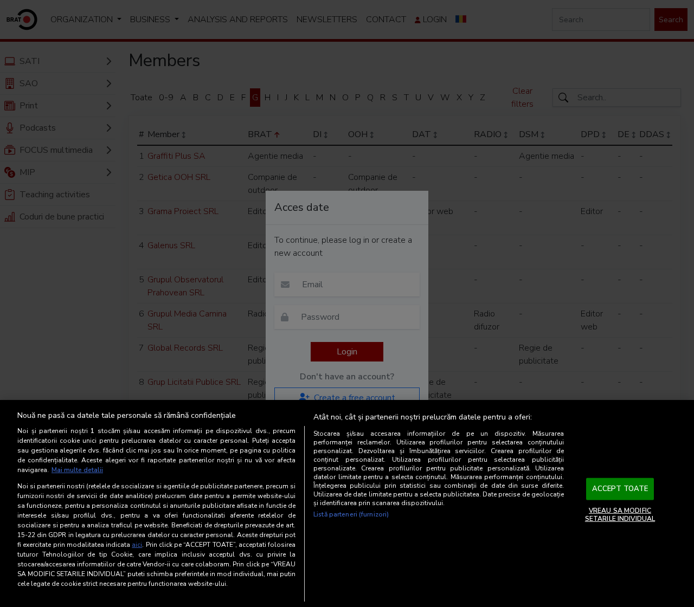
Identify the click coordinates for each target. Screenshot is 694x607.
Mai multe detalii (77, 470)
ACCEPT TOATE (620, 489)
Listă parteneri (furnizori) (351, 514)
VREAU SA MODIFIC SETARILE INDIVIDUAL (620, 514)
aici (137, 544)
